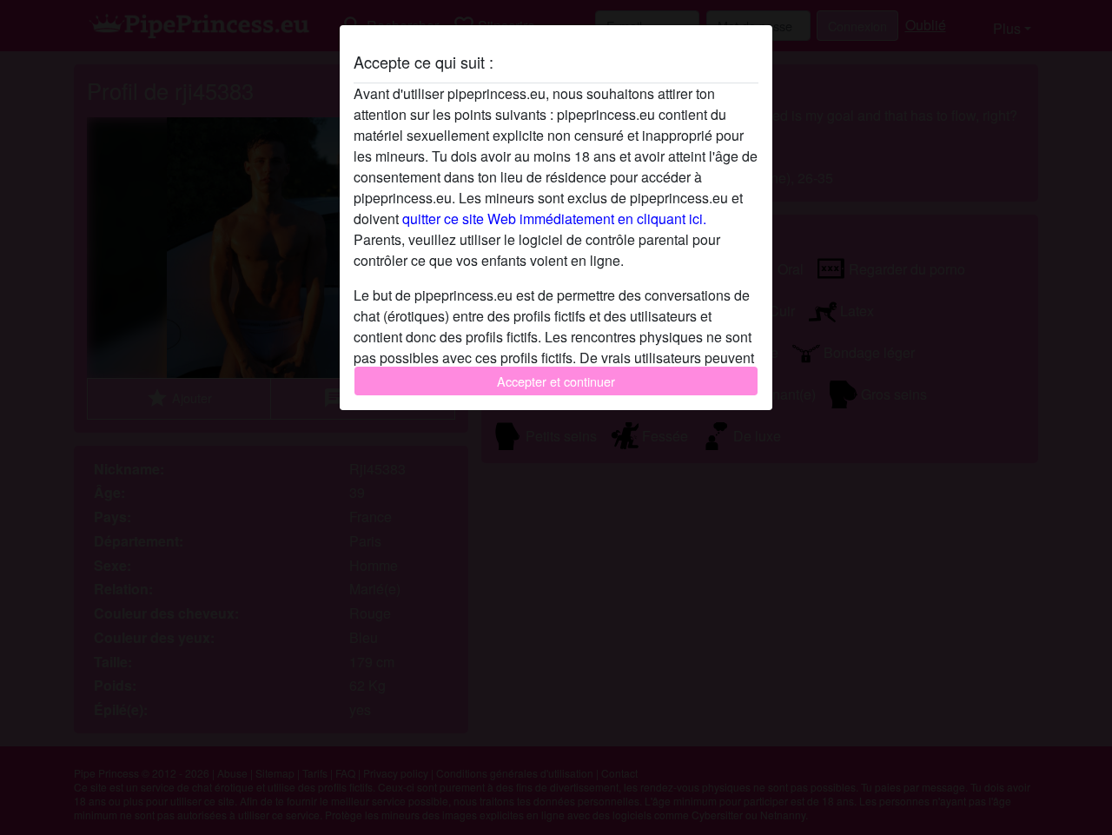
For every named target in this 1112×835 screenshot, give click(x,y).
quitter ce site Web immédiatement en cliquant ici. (554, 219)
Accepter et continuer (556, 381)
